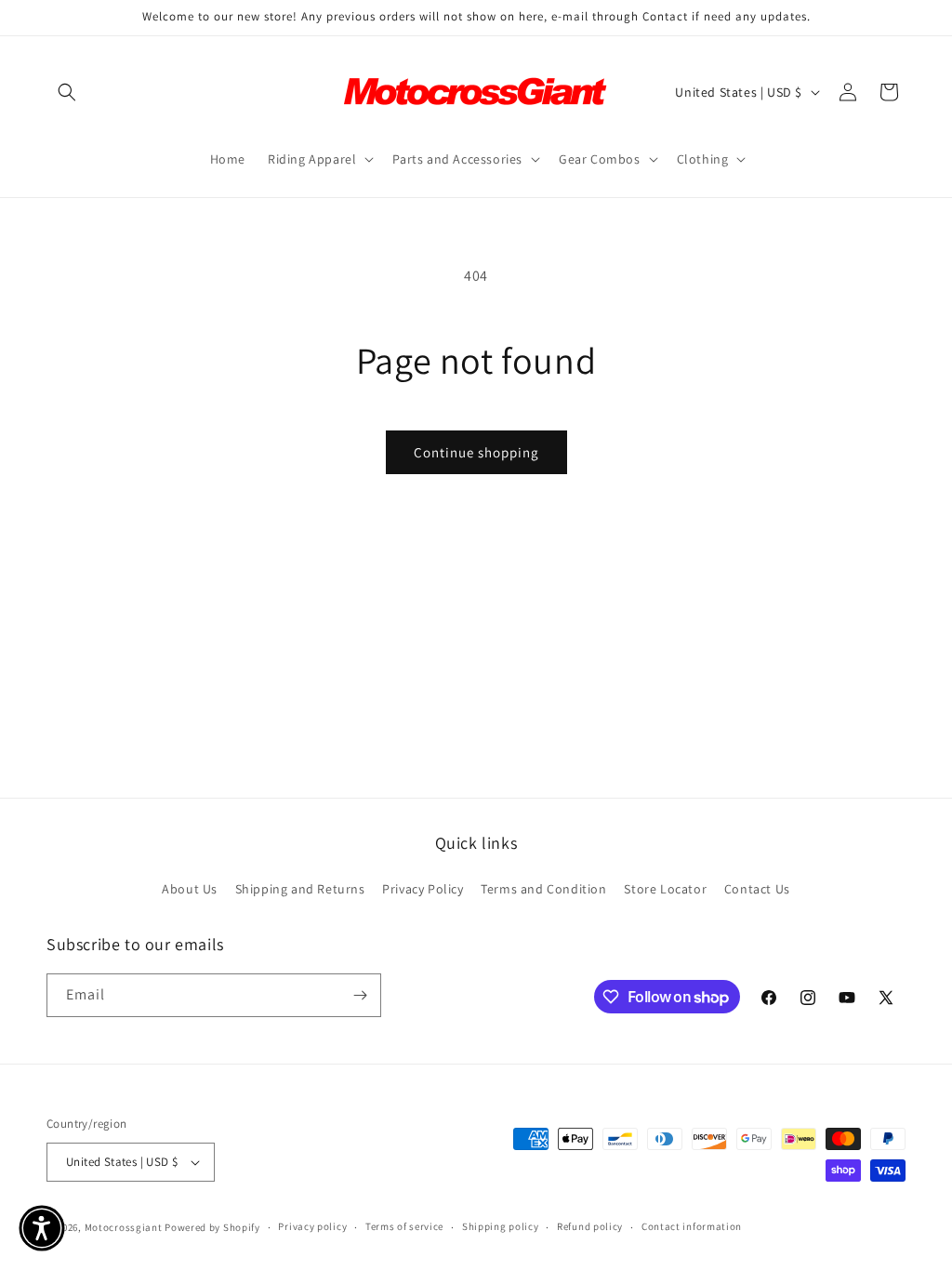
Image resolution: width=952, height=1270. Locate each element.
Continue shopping (476, 452)
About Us (190, 888)
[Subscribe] (359, 995)
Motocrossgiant (124, 1227)
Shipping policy (500, 1226)
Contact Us (757, 888)
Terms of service (404, 1226)
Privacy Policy (422, 888)
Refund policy (590, 1226)
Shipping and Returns (300, 888)
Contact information (691, 1226)
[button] (66, 92)
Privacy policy (312, 1226)
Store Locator (665, 888)
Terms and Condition (543, 888)
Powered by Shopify (212, 1227)
